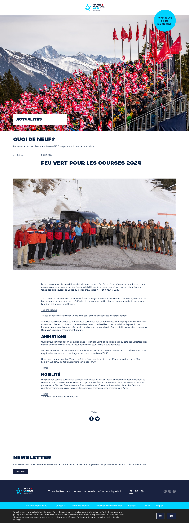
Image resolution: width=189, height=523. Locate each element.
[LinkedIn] (165, 491)
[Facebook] (174, 491)
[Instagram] (169, 491)
